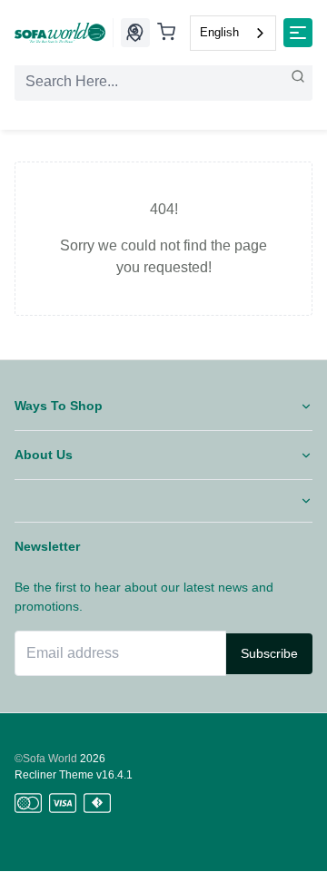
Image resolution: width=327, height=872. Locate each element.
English (219, 32)
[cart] (166, 33)
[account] (133, 33)
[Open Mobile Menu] (297, 32)
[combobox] (233, 33)
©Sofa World (46, 758)
